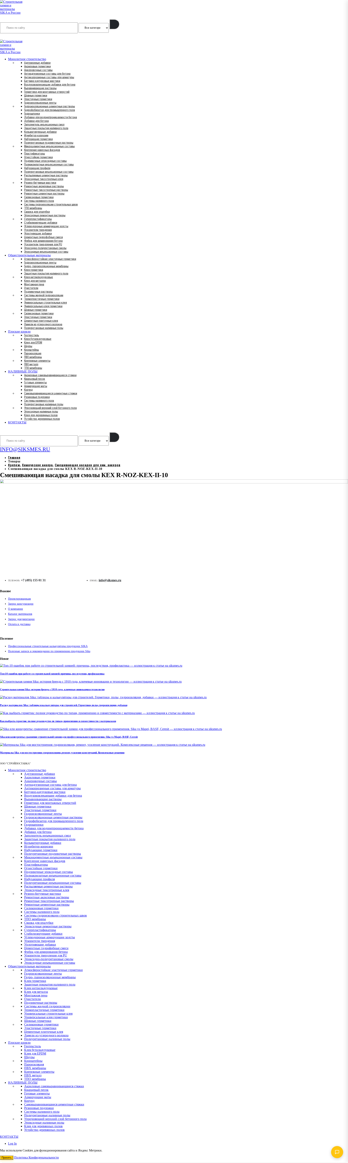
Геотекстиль (31, 335)
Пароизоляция (32, 353)
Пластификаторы (34, 153)
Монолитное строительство (27, 59)
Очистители (31, 288)
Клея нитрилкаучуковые (38, 277)
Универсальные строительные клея (45, 302)
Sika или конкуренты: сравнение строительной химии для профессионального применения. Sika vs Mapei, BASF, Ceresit (69, 736)
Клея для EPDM (33, 342)
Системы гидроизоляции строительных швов (51, 204)
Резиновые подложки (37, 397)
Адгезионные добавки (37, 62)
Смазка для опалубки (37, 211)
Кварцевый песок (34, 378)
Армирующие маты (35, 386)
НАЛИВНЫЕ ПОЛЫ (22, 371)
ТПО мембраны (33, 208)
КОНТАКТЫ (17, 422)
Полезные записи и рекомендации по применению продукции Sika (49, 651)
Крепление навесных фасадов (42, 150)
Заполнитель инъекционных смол (44, 124)
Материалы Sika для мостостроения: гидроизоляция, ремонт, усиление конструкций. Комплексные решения (62, 752)
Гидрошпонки (32, 113)
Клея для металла (35, 280)
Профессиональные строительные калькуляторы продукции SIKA (48, 646)
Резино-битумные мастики (40, 182)
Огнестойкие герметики (38, 157)
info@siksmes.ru (110, 580)
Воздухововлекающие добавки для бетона (49, 84)
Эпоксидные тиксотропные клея (43, 179)
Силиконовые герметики (39, 197)
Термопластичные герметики (41, 299)
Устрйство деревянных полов (42, 418)
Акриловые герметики (37, 66)
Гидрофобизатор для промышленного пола (49, 110)
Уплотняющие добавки (38, 233)
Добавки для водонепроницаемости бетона (50, 117)
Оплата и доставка (19, 624)
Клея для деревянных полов (41, 415)
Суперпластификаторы (38, 219)
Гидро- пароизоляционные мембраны (46, 266)
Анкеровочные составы (38, 70)
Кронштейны (31, 349)
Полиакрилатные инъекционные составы (49, 164)
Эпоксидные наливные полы (41, 411)
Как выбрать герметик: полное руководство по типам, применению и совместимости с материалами (58, 721)
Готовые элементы (35, 382)
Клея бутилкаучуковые (37, 339)
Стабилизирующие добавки (40, 222)
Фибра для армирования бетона (43, 240)
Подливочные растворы (38, 291)
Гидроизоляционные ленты (40, 102)
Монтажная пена (34, 284)
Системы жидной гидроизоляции (43, 295)
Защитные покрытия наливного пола (46, 128)
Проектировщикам (19, 598)
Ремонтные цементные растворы (44, 193)
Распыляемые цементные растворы (46, 175)
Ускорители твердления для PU (43, 244)
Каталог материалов (20, 613)
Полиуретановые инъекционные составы (49, 171)
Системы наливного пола (39, 200)
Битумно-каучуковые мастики (42, 81)
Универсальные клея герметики (43, 306)
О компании (15, 608)
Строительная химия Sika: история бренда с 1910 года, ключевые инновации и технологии (52, 689)
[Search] (114, 24)
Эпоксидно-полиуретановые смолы (45, 248)
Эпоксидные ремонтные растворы (44, 215)
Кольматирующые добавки (40, 131)
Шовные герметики (35, 95)
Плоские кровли (19, 331)
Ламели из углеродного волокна (43, 324)
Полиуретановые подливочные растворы (48, 142)
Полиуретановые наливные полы (43, 328)
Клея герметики (33, 269)
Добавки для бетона (36, 121)
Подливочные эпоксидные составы (45, 160)
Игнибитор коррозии (36, 135)
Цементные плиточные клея (41, 320)
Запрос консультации (20, 603)
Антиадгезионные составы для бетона (47, 73)
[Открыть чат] (337, 1152)
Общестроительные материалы (29, 255)
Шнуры (28, 346)
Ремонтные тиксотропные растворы (46, 190)
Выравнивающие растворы (40, 88)
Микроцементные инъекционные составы (49, 146)
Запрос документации (21, 619)
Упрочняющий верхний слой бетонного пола (50, 408)
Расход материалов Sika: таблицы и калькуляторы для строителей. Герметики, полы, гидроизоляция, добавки (63, 705)
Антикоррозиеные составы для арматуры (49, 77)
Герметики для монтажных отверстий (46, 91)
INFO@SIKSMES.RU (15, 36)
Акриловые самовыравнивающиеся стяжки (50, 375)
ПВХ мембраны (33, 357)
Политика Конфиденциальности (36, 1157)
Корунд (28, 389)
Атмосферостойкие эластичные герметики (50, 259)
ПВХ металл (31, 364)
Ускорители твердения (38, 230)
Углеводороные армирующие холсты (46, 226)
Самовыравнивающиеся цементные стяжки (50, 393)
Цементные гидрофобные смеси (43, 237)
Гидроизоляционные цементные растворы (49, 106)
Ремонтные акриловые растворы (44, 186)
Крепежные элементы (37, 360)
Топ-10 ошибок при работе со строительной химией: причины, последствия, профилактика (52, 673)
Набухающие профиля (37, 168)
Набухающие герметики (38, 139)
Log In (12, 1143)
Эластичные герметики (38, 99)
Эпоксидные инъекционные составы (46, 251)
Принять (7, 1157)
